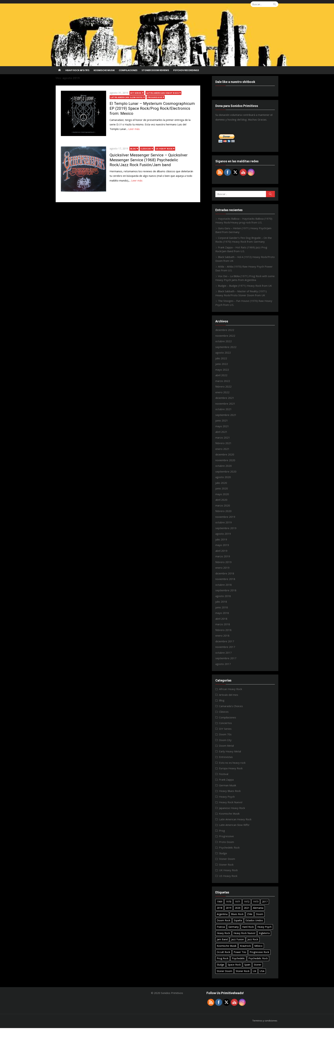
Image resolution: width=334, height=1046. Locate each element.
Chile (249, 914)
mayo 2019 (222, 545)
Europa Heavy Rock (230, 768)
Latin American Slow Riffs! (126, 97)
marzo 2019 (222, 556)
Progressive (155, 97)
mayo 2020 (222, 494)
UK (254, 971)
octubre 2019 (223, 522)
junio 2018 (221, 607)
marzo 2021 (222, 437)
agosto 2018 (223, 596)
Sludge (223, 853)
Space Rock (234, 964)
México (258, 945)
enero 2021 (222, 449)
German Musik (227, 785)
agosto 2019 (223, 533)
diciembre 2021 (224, 398)
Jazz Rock (252, 939)
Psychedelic (238, 958)
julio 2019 (221, 539)
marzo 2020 (222, 505)
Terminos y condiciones (264, 1020)
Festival (223, 774)
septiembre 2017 (225, 658)
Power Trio (240, 952)
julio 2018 (221, 601)
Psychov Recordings (186, 70)
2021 (246, 907)
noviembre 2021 (225, 403)
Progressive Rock (259, 952)
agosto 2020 (223, 477)
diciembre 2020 (224, 454)
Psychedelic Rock (229, 847)
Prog (222, 830)
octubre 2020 (223, 465)
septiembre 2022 (225, 347)
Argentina (222, 914)
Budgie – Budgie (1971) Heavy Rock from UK (245, 285)
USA (262, 971)
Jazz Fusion (237, 939)
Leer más (134, 129)
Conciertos (225, 723)
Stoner (257, 964)
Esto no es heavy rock (232, 762)
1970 (228, 901)
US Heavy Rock (164, 148)
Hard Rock (248, 926)
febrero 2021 (223, 443)
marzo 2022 (222, 381)
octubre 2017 (223, 652)
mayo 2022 (222, 369)
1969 (219, 901)
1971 (237, 901)
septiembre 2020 (225, 471)
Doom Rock (223, 920)
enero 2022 (222, 392)
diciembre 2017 (224, 641)
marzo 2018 (222, 624)
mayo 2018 (222, 613)
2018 (219, 907)
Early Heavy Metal (230, 751)
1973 (256, 901)
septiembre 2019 (225, 528)
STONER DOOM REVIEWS (155, 70)
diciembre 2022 (224, 330)
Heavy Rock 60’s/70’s (77, 70)
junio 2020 (221, 488)
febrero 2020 (223, 511)
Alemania (258, 907)
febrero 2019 (223, 562)
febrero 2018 (223, 630)
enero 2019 (222, 567)
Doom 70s (225, 734)
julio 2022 (221, 358)
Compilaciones (128, 70)
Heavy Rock (223, 933)
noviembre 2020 (225, 460)
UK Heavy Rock (228, 870)
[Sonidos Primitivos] (167, 34)
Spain (247, 964)
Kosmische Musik (104, 70)
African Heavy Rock (230, 689)
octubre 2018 (223, 584)
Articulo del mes (228, 694)
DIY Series (136, 93)
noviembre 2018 (225, 579)
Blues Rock (237, 914)
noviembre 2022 (225, 335)
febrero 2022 (223, 386)
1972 (246, 901)
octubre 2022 (223, 341)
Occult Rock (223, 952)
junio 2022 (221, 364)
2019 (228, 907)
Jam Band (222, 939)
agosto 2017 (223, 664)
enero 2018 (222, 635)
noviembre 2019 (225, 516)
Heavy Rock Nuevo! (230, 802)
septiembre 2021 (225, 415)
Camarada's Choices (231, 706)
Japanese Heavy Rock (232, 808)
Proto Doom (226, 842)
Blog (133, 148)
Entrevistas (226, 757)
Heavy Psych (227, 796)
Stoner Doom (227, 859)
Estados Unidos (254, 920)
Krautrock (245, 945)
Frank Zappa (226, 779)
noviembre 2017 (225, 647)
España (238, 920)
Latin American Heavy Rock (162, 93)
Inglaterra (264, 933)
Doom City (225, 740)
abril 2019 (221, 550)
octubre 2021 (223, 409)
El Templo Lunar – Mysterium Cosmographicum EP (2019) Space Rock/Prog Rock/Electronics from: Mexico (152, 108)
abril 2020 (221, 499)
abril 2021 (221, 431)
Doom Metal (226, 745)
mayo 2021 (222, 426)
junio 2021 (221, 420)
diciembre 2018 (224, 573)
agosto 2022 (223, 352)
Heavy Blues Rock (230, 791)
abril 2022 (221, 375)
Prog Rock (222, 958)
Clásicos (146, 148)
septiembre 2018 (225, 590)
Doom (259, 914)
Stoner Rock (226, 864)
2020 (237, 907)
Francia (221, 926)
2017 (265, 901)
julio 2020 (221, 483)
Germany (233, 926)
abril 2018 (221, 618)
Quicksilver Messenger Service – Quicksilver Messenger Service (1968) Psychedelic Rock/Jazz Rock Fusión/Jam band (149, 160)
